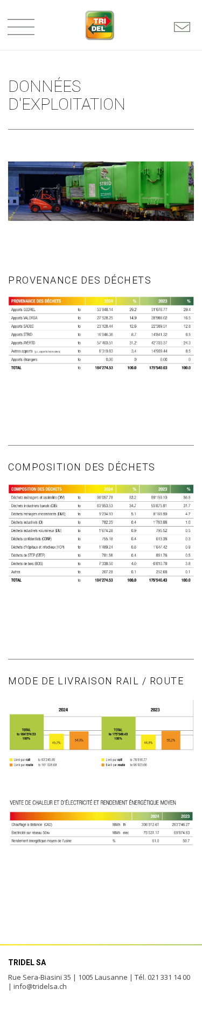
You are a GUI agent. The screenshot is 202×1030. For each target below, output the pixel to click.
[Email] (182, 27)
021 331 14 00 (169, 977)
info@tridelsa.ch (40, 986)
